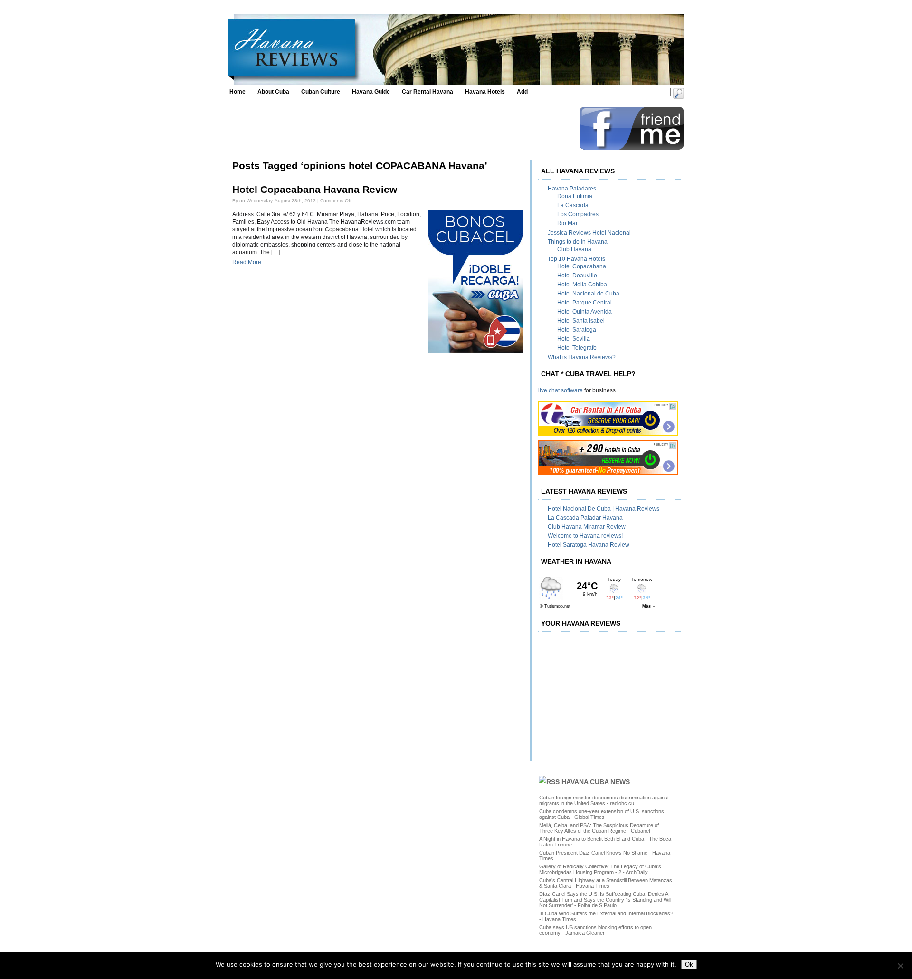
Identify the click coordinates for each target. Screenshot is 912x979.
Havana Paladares (572, 188)
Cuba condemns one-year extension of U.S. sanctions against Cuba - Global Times (601, 814)
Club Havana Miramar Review (587, 526)
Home (237, 91)
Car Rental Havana (427, 91)
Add (522, 91)
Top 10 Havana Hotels (576, 259)
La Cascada (573, 205)
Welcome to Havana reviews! (585, 535)
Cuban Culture (320, 91)
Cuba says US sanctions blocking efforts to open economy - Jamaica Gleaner (595, 930)
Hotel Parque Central (584, 302)
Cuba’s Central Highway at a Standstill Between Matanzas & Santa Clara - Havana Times (605, 883)
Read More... (249, 262)
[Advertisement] (402, 128)
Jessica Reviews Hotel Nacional (589, 232)
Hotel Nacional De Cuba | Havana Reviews (603, 508)
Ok (689, 964)
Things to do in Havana (578, 241)
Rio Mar (567, 223)
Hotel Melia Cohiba (582, 284)
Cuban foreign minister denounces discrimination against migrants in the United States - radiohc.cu (604, 800)
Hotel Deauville (577, 275)
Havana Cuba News (595, 782)
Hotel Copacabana (581, 266)
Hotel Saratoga (576, 329)
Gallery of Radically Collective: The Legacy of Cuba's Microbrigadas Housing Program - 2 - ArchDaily (600, 869)
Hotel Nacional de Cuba (588, 293)
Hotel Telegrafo (577, 347)
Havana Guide (371, 91)
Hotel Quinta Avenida (584, 311)
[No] (900, 965)
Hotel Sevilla (573, 338)
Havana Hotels (485, 91)
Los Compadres (577, 214)
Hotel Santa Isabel (581, 320)
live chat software (560, 390)
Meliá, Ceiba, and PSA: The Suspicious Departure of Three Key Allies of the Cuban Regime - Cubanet (599, 828)
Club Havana (574, 249)
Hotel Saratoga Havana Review (588, 545)
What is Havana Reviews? (582, 357)
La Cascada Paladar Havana (585, 517)
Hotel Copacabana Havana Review (314, 189)
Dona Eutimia (574, 196)
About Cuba (273, 91)
